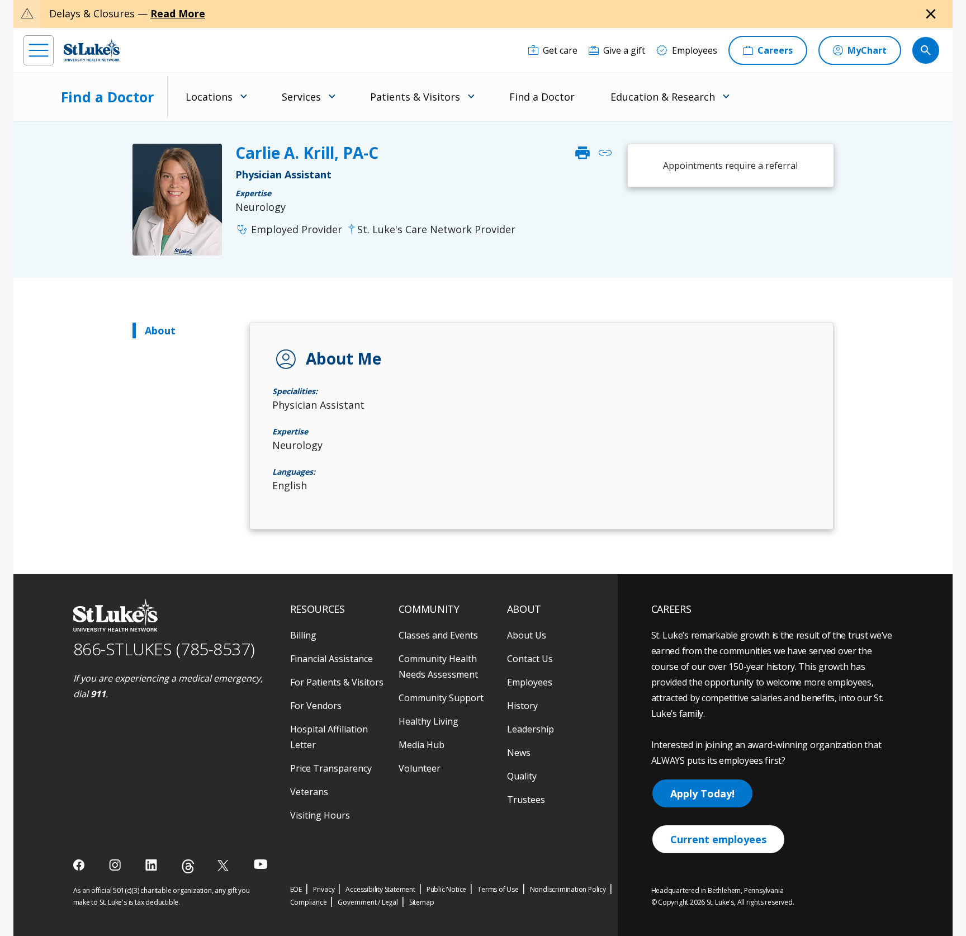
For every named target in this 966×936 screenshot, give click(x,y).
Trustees (526, 799)
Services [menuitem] (301, 96)
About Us (526, 635)
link (605, 153)
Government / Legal (367, 902)
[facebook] (80, 865)
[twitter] (224, 865)
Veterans (309, 792)
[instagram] (116, 865)
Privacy (324, 889)
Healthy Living (428, 721)
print (582, 153)
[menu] (38, 50)
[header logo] (92, 50)
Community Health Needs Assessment (438, 666)
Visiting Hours (320, 815)
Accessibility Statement (380, 889)
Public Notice (446, 889)
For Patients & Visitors (336, 682)
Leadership (530, 729)
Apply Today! (702, 793)
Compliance (308, 902)
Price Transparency (331, 768)
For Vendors (316, 705)
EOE (296, 889)
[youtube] (261, 864)
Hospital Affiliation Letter (329, 737)
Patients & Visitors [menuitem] (415, 96)
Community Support (441, 698)
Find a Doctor (107, 96)
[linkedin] (152, 865)
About (160, 330)
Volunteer (420, 768)
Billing (303, 635)
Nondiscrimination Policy (568, 889)
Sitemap (421, 902)
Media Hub (421, 745)
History (522, 705)
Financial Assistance (331, 659)
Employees (529, 682)
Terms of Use (498, 889)
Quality (522, 776)
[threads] (188, 866)
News (519, 752)
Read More (177, 13)
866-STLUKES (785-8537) (164, 648)
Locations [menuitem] (209, 96)
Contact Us (530, 659)
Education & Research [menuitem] (662, 96)
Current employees (718, 839)
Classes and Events (438, 635)
